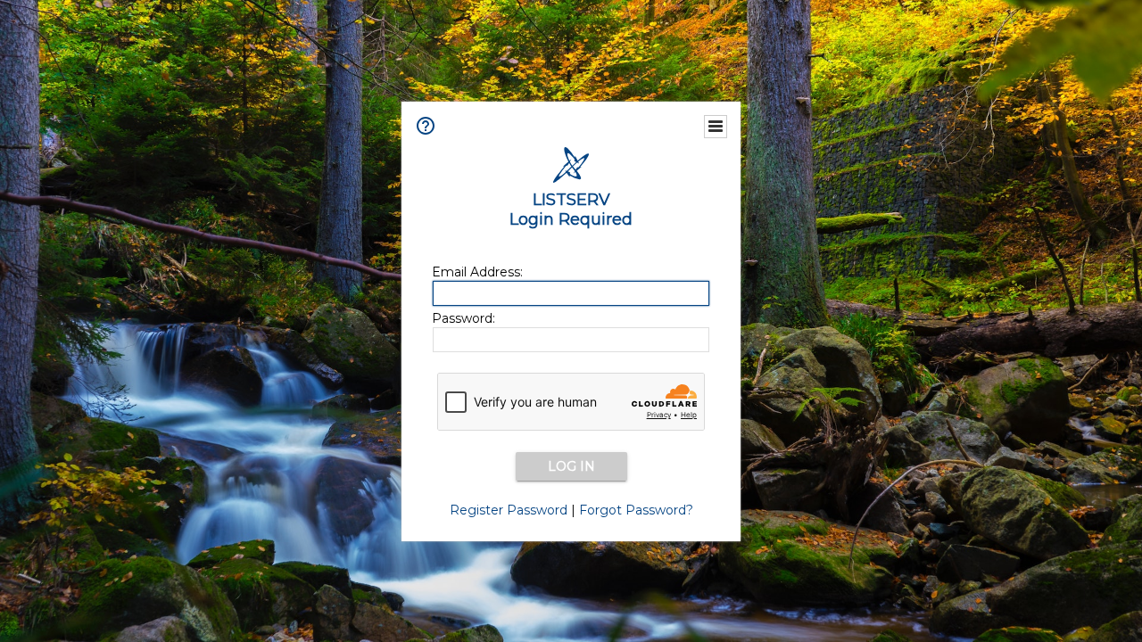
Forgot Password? (636, 510)
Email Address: (477, 272)
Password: (463, 318)
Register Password (508, 510)
